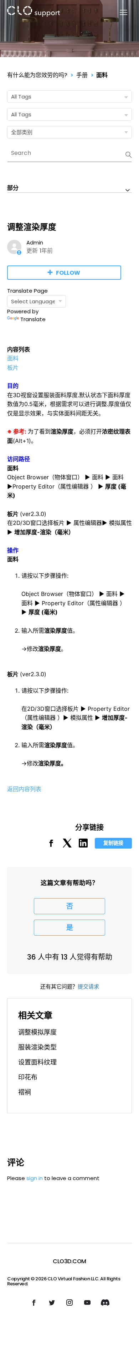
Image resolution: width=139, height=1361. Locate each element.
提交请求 (88, 986)
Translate (33, 319)
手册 (82, 75)
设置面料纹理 (37, 1062)
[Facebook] (51, 845)
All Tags (21, 96)
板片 (13, 367)
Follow (68, 273)
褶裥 (24, 1092)
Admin (34, 242)
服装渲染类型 (37, 1047)
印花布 (27, 1077)
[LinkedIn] (83, 845)
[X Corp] (67, 845)
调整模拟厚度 (37, 1032)
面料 (102, 75)
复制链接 (113, 842)
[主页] (33, 12)
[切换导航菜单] (119, 12)
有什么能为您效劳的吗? (37, 75)
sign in (34, 1178)
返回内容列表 (24, 789)
